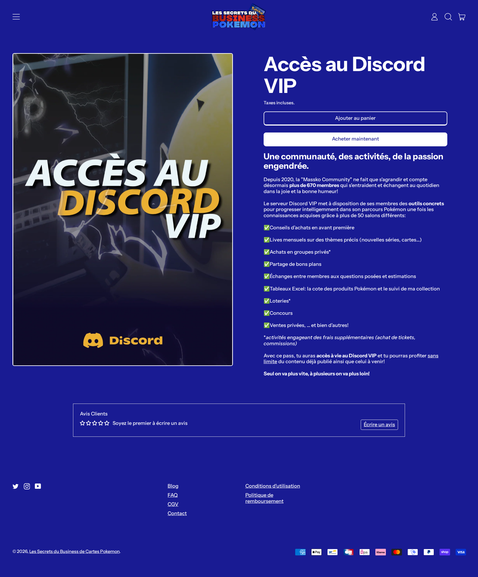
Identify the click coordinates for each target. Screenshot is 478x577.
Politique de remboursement (264, 498)
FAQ (173, 495)
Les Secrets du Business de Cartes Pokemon (74, 551)
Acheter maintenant (355, 139)
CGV (173, 504)
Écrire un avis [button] (379, 425)
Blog (173, 486)
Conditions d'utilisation (272, 486)
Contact (177, 513)
